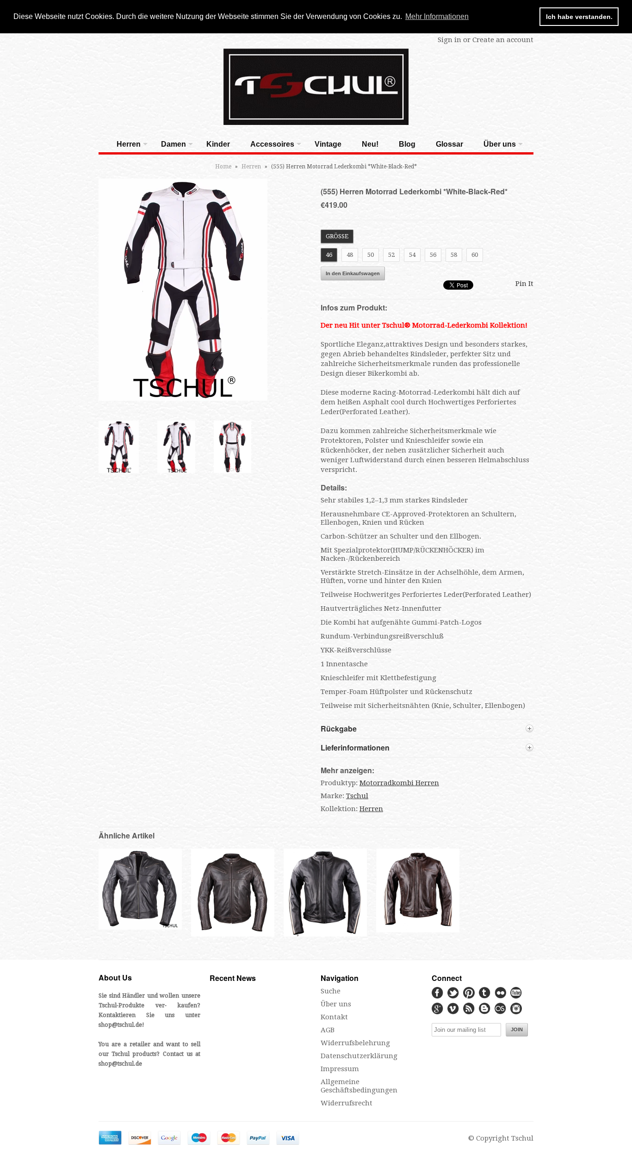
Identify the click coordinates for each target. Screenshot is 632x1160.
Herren (129, 144)
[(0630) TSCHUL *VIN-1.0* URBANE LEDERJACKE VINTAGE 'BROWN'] (232, 935)
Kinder (218, 144)
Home (223, 166)
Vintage (328, 144)
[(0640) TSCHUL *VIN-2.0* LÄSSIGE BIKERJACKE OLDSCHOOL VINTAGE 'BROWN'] (417, 930)
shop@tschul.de (120, 1024)
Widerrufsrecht (346, 1103)
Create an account (502, 40)
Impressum (340, 1069)
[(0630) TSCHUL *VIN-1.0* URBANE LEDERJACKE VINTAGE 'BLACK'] (140, 927)
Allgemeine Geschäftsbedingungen (359, 1086)
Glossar (449, 144)
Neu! (370, 144)
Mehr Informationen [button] (437, 16)
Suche (331, 991)
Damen (173, 144)
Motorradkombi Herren (399, 783)
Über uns (499, 144)
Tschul (357, 796)
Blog (407, 144)
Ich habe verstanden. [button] (579, 16)
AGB (328, 1030)
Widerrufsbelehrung (355, 1043)
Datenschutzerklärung (359, 1056)
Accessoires (272, 144)
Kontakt (334, 1017)
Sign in (449, 40)
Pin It (524, 283)
